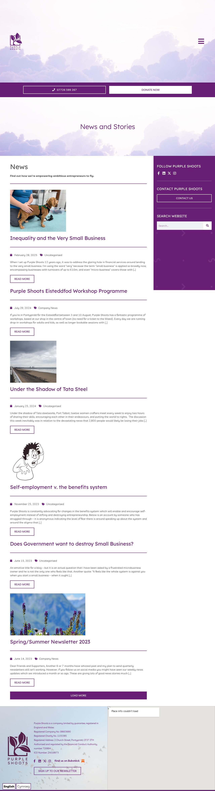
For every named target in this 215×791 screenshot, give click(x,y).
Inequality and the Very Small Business (57, 238)
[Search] (207, 225)
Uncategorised (53, 255)
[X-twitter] (169, 173)
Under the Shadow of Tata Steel (49, 389)
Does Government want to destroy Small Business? (71, 544)
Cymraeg (23, 786)
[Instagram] (174, 173)
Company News (47, 308)
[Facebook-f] (158, 173)
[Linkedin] (164, 173)
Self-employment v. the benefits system (58, 487)
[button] (201, 41)
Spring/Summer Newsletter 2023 (50, 642)
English (9, 786)
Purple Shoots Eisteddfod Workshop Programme (68, 291)
